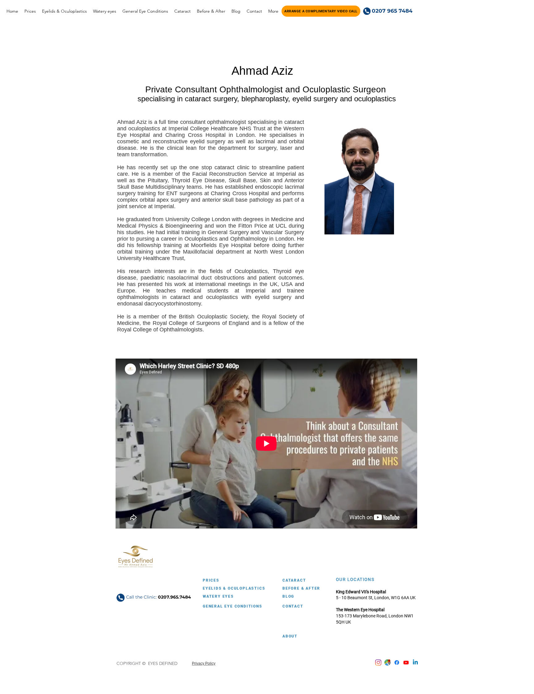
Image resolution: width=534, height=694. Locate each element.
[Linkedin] (415, 662)
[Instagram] (378, 662)
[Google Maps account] (387, 662)
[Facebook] (397, 662)
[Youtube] (406, 662)
